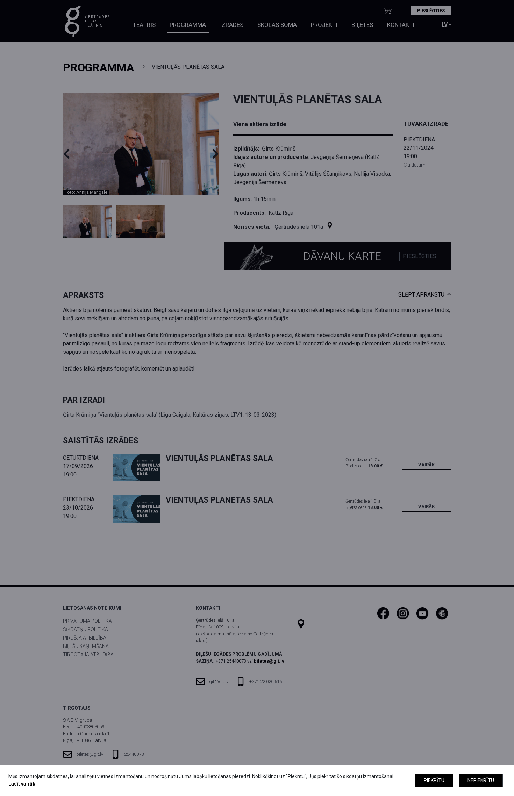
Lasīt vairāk (21, 784)
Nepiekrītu (480, 780)
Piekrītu (434, 780)
